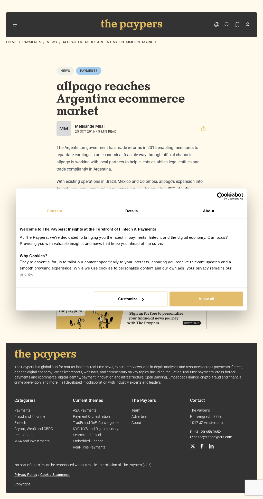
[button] (203, 128)
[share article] (203, 128)
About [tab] (208, 211)
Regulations (23, 435)
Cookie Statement (55, 475)
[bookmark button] (237, 25)
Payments (31, 42)
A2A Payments (85, 410)
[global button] (217, 25)
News (52, 42)
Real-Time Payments (89, 447)
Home (11, 42)
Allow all (206, 299)
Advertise (139, 416)
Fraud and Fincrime (29, 416)
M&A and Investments (32, 441)
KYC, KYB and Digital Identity (95, 429)
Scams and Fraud (87, 435)
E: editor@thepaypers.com (211, 437)
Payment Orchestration (91, 416)
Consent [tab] (54, 211)
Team (136, 410)
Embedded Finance (88, 441)
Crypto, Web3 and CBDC (33, 429)
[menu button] (15, 25)
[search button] (227, 25)
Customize (128, 299)
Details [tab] (131, 211)
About (136, 423)
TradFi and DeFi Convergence (96, 423)
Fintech (20, 423)
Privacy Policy (25, 475)
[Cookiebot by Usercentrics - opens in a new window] (220, 196)
